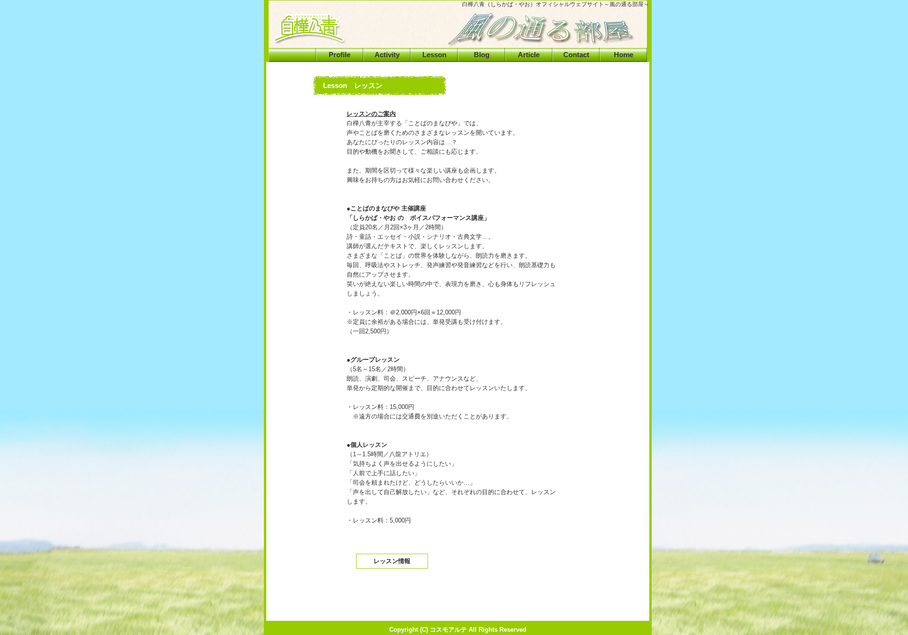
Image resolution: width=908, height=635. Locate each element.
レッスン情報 (392, 561)
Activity (387, 55)
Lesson (434, 55)
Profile (339, 55)
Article (529, 55)
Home (623, 55)
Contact (576, 55)
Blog (481, 55)
